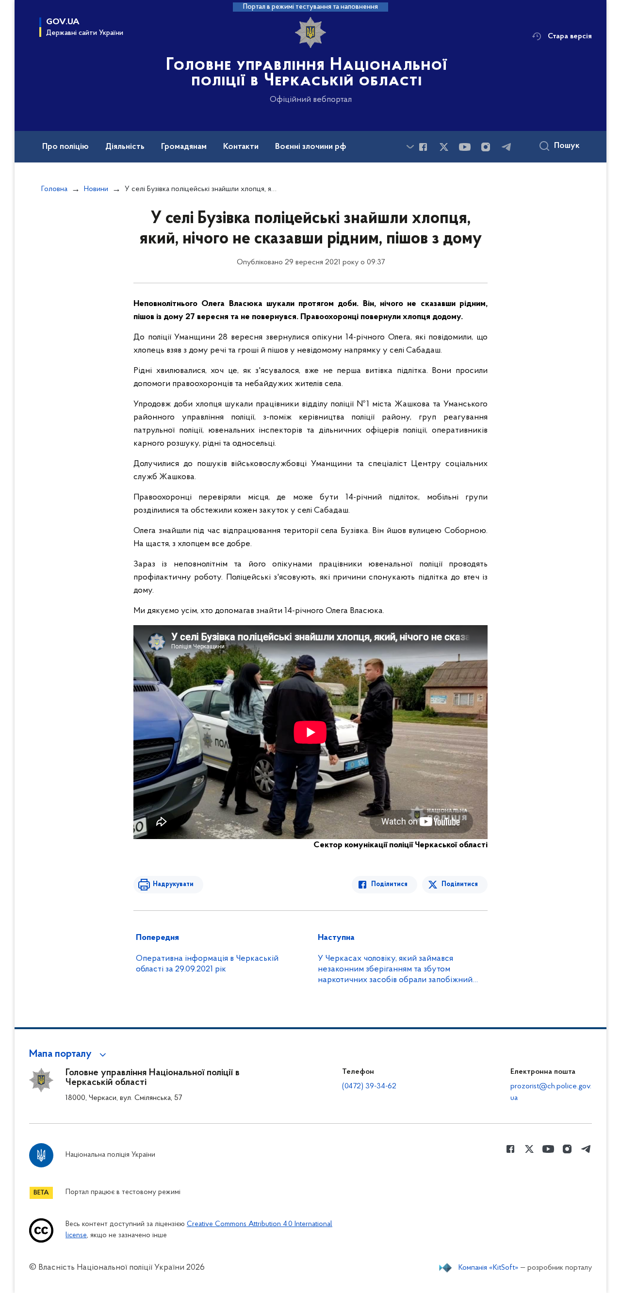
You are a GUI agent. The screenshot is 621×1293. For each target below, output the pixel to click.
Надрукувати (173, 884)
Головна (54, 189)
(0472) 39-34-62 (369, 1086)
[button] (69, 1054)
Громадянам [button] (184, 147)
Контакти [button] (241, 147)
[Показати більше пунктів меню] (410, 146)
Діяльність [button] (125, 147)
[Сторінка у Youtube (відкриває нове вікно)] (465, 147)
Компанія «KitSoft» (488, 1268)
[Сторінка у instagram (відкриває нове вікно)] (485, 147)
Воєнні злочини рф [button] (310, 147)
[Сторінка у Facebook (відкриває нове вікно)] (423, 147)
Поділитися (389, 884)
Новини (96, 189)
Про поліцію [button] (65, 147)
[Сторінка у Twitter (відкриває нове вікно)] (444, 147)
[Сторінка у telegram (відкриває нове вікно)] (506, 147)
